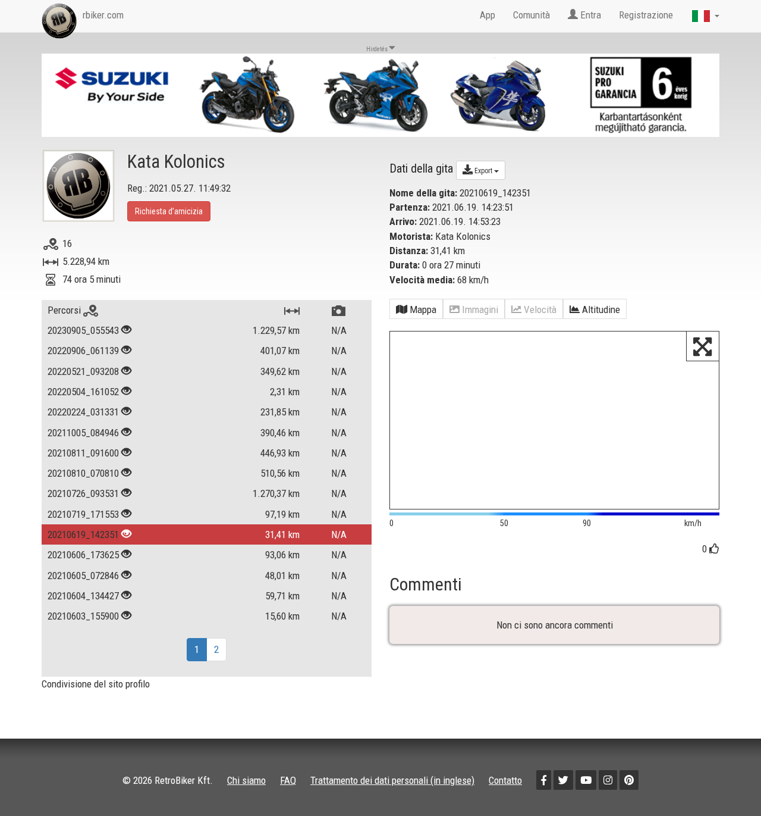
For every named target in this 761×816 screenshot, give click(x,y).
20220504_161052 (83, 392)
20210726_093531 (83, 493)
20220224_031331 (83, 412)
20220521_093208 (83, 371)
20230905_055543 (83, 330)
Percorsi (65, 310)
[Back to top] (726, 781)
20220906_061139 (83, 351)
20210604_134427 (83, 596)
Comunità (531, 15)
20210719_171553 (83, 514)
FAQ (288, 780)
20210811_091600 (83, 453)
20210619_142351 (83, 534)
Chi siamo (246, 780)
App (487, 15)
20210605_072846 (83, 575)
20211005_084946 (83, 433)
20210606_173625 (83, 555)
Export (483, 171)
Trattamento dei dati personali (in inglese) (392, 780)
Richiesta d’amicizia (169, 211)
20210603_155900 (83, 616)
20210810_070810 (83, 473)
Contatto (505, 780)
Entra (589, 15)
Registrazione (646, 15)
